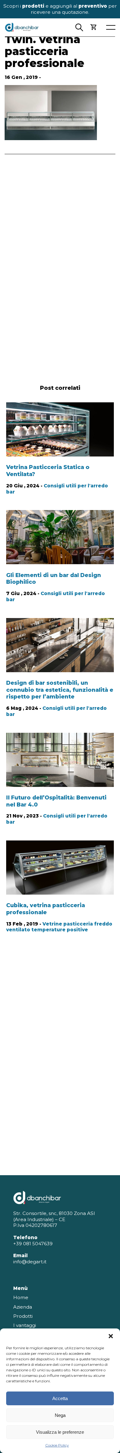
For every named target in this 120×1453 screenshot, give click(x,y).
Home (20, 1297)
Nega (60, 1415)
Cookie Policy (57, 1445)
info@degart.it (29, 1262)
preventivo (92, 6)
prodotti (33, 6)
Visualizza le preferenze (60, 1432)
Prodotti (23, 1316)
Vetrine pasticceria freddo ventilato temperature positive (59, 927)
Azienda (22, 1307)
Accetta (60, 1398)
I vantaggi (24, 1325)
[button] (111, 1336)
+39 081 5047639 (33, 1243)
